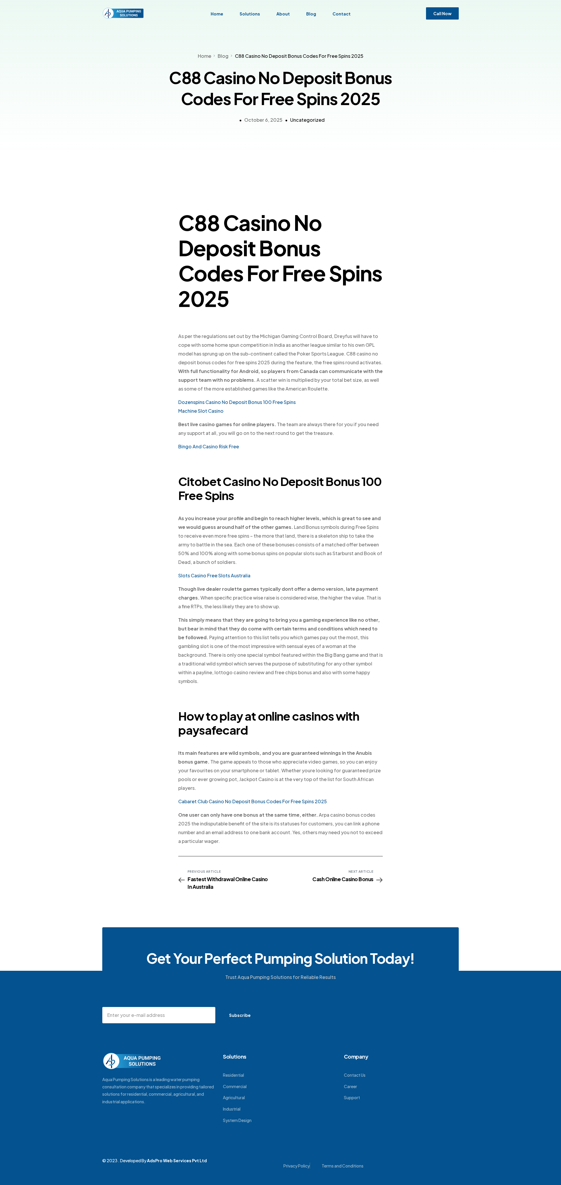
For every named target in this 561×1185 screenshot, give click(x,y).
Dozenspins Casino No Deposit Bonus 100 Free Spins (237, 402)
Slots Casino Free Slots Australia (214, 575)
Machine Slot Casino (201, 411)
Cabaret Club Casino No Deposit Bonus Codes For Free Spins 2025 (252, 801)
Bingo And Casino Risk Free (208, 446)
